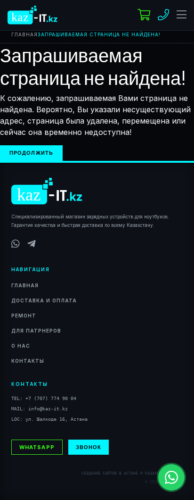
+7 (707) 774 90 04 (50, 398)
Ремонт (23, 315)
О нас (20, 346)
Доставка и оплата (44, 300)
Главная (24, 34)
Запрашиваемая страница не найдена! (99, 34)
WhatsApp (37, 447)
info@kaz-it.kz (48, 408)
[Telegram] (31, 244)
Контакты (27, 361)
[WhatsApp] (15, 244)
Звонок (89, 447)
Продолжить (31, 153)
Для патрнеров (36, 330)
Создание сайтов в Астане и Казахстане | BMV (132, 473)
